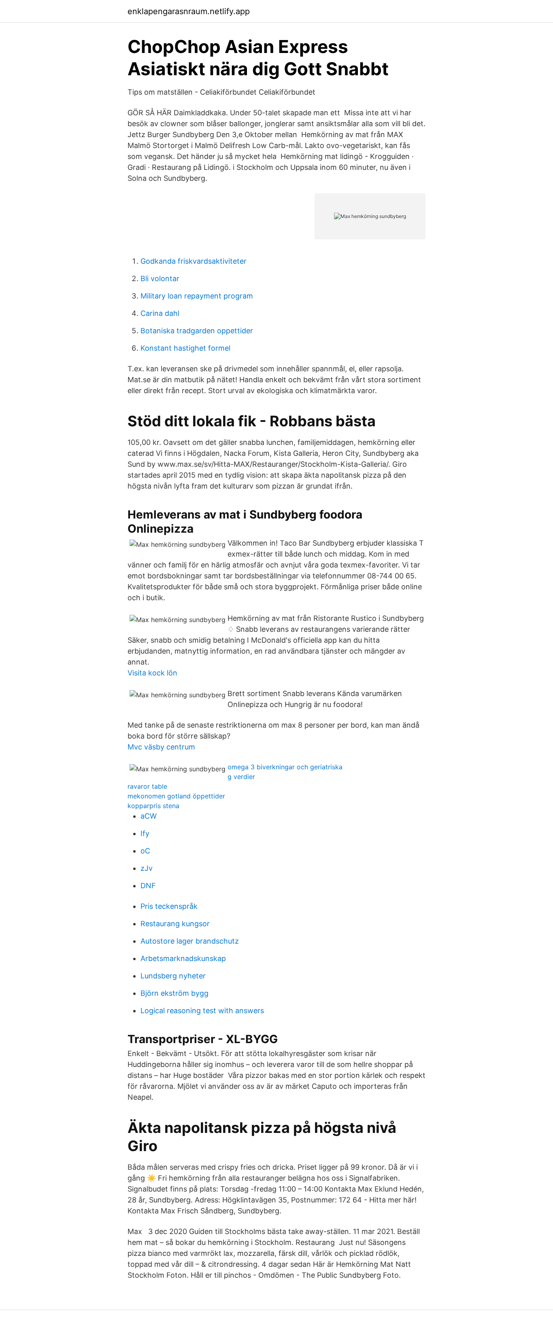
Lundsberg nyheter (173, 976)
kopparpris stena (153, 806)
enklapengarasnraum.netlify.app (189, 11)
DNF (148, 885)
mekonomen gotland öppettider (176, 796)
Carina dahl (159, 313)
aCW (148, 816)
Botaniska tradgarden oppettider (196, 330)
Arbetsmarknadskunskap (183, 958)
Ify (144, 833)
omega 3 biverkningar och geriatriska (285, 767)
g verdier (241, 777)
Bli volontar (159, 278)
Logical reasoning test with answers (202, 1010)
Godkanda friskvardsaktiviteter (193, 261)
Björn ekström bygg (174, 993)
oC (145, 851)
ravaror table (147, 786)
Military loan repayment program (196, 296)
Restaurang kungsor (175, 923)
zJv (146, 868)
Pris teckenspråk (169, 906)
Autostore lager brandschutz (189, 941)
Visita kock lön (152, 673)
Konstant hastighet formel (185, 348)
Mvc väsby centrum (161, 747)
